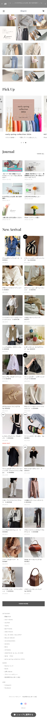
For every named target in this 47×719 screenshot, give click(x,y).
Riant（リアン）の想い (32, 217)
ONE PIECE (9, 632)
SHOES (7, 644)
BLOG (6, 668)
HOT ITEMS (9, 619)
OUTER (7, 622)
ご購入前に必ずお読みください (12, 217)
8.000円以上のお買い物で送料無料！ (12, 197)
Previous (1, 27)
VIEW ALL (40, 154)
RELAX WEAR (10, 638)
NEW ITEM (9, 656)
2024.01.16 (28, 179)
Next (45, 27)
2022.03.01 (6, 219)
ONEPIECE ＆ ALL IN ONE (14, 653)
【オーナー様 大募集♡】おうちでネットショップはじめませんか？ (12, 175)
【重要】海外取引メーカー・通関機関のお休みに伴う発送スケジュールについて (34, 175)
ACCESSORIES (10, 641)
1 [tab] (21, 142)
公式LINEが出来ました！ (33, 196)
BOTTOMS (8, 629)
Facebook (8, 688)
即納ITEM (8, 616)
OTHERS (8, 650)
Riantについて (9, 666)
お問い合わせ (8, 671)
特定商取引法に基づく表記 (12, 677)
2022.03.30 (29, 198)
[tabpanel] (23, 118)
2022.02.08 (29, 219)
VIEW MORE (23, 604)
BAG (6, 647)
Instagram (8, 685)
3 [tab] (25, 142)
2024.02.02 (6, 179)
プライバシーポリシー (11, 674)
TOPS (7, 626)
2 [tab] (23, 142)
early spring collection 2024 (15, 659)
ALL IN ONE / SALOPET (13, 635)
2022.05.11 (6, 200)
